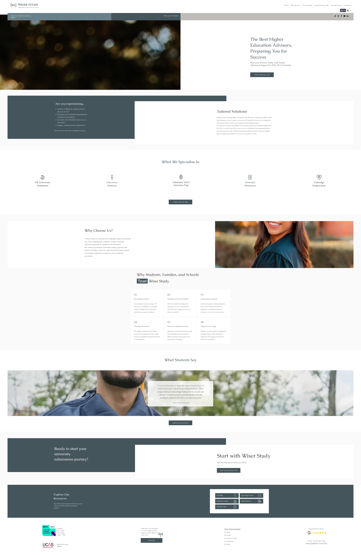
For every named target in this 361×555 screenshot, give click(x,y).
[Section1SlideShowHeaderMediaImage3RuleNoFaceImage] (179, 411)
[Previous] (15, 393)
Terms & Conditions (312, 543)
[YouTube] (344, 16)
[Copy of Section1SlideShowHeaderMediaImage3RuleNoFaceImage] (181, 411)
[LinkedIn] (347, 16)
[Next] (346, 393)
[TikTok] (335, 16)
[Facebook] (341, 16)
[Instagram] (338, 16)
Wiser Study (28, 5)
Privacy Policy (323, 543)
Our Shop (227, 544)
